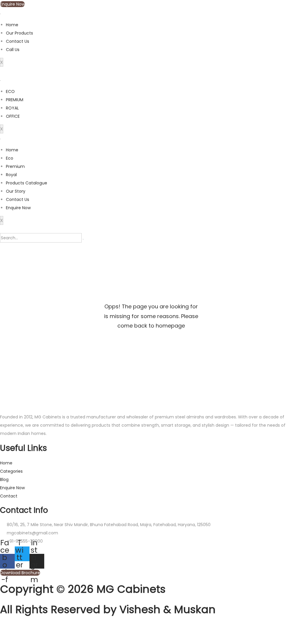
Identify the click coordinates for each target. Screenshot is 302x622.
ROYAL (12, 108)
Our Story (15, 191)
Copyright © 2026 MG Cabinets (82, 589)
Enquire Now (18, 208)
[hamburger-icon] (0, 80)
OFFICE (13, 116)
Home (12, 25)
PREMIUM (14, 100)
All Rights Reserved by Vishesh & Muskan (108, 609)
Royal (11, 175)
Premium (15, 166)
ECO (10, 91)
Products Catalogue (26, 183)
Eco (9, 158)
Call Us (12, 50)
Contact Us (17, 41)
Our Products (19, 33)
